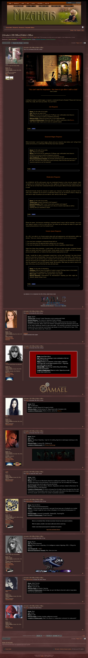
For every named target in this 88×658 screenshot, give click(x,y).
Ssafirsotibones (29, 501)
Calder (27, 473)
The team (57, 649)
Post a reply (5, 42)
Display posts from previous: (29, 635)
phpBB (42, 656)
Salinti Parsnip (29, 579)
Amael (27, 347)
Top (82, 306)
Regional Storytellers (41, 39)
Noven (27, 432)
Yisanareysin (29, 538)
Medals (71, 30)
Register (79, 30)
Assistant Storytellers (26, 39)
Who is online (7, 643)
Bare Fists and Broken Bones (53, 529)
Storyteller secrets (10, 338)
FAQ (75, 30)
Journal (7, 565)
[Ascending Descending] (57, 635)
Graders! (26, 333)
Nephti (27, 313)
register (35, 37)
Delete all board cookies (65, 649)
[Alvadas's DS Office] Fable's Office (17, 35)
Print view (83, 27)
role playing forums (23, 37)
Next (84, 635)
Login (82, 30)
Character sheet (9, 337)
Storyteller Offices (29, 27)
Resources (15, 27)
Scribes (33, 39)
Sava (27, 607)
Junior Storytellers (12, 39)
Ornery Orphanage (50, 445)
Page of (79, 43)
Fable (27, 49)
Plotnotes (8, 339)
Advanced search (76, 4)
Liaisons (19, 39)
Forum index (9, 27)
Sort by (44, 635)
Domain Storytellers (51, 39)
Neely (27, 400)
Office (7, 74)
